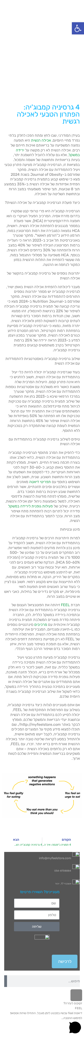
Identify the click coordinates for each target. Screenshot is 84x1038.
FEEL (65, 605)
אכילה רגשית (41, 140)
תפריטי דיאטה (40, 482)
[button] (78, 28)
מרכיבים (40, 624)
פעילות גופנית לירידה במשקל (30, 506)
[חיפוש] (5, 981)
